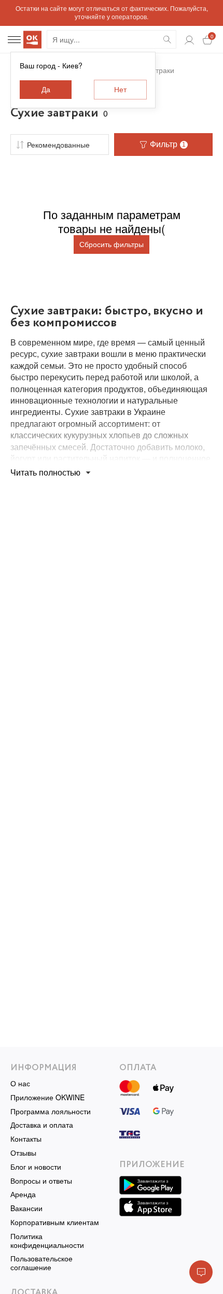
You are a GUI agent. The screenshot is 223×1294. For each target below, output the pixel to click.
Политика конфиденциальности (47, 1240)
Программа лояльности (50, 1111)
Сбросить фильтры (111, 244)
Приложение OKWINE (47, 1097)
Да (45, 89)
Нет (120, 89)
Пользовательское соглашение (41, 1263)
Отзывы (23, 1152)
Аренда (23, 1194)
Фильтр (168, 144)
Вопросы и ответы (41, 1180)
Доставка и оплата (41, 1124)
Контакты (25, 1138)
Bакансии (26, 1208)
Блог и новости (35, 1166)
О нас (20, 1083)
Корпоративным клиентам (54, 1222)
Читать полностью (45, 472)
